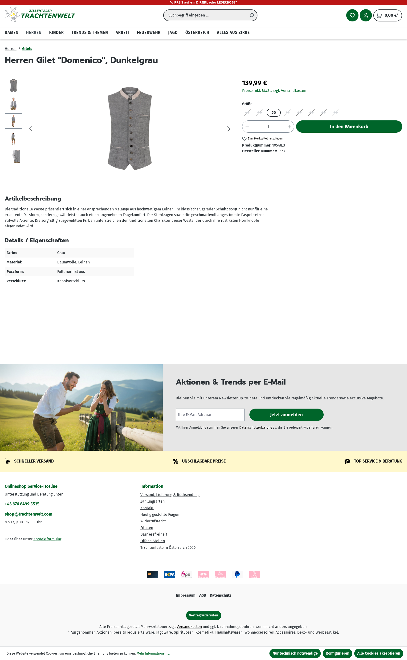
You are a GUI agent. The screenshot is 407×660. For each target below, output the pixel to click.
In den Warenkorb (349, 126)
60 (337, 113)
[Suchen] (251, 15)
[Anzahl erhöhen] (289, 126)
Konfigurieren (337, 653)
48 (261, 113)
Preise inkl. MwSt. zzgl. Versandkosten (274, 90)
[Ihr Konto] (366, 15)
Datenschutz (220, 595)
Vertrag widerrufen (203, 615)
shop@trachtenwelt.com (28, 514)
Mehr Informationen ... (153, 654)
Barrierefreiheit (153, 534)
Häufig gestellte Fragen (159, 514)
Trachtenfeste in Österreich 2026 (168, 547)
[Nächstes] (228, 128)
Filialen (146, 527)
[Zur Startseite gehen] (40, 14)
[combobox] (204, 15)
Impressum (185, 595)
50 (274, 112)
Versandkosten (189, 626)
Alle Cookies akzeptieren (378, 653)
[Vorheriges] (30, 128)
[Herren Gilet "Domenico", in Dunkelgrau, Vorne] (130, 129)
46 (248, 113)
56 (313, 113)
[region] (118, 128)
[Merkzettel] (352, 15)
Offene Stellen (152, 541)
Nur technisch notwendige (295, 653)
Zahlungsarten (152, 501)
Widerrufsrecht (153, 521)
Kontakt (147, 508)
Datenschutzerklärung (255, 428)
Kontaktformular (47, 539)
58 (325, 113)
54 (301, 113)
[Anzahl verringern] (247, 126)
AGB (202, 595)
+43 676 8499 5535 (22, 504)
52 (289, 113)
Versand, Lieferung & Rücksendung (169, 494)
